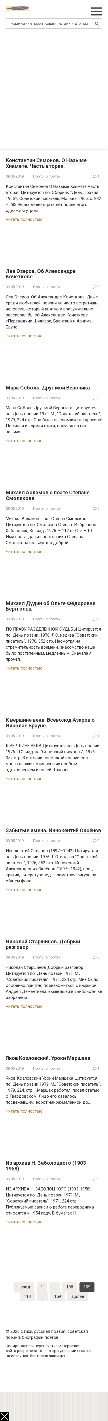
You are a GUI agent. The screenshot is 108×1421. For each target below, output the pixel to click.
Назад (24, 1287)
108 (69, 1287)
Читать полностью (24, 219)
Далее (77, 1296)
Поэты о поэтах (46, 176)
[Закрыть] (4, 1416)
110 (27, 1296)
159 (57, 1296)
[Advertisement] (54, 92)
